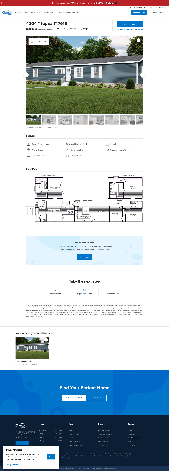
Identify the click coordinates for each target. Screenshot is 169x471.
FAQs (129, 441)
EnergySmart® (103, 441)
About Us (75, 12)
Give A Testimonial (134, 438)
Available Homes (21, 12)
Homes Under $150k (75, 445)
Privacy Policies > (12, 465)
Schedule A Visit (139, 13)
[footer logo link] (21, 425)
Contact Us (22, 443)
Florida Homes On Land (106, 430)
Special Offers (35, 12)
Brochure (139, 30)
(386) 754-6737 (162, 7)
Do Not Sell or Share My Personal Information (104, 469)
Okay (51, 457)
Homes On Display (75, 441)
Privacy (86, 469)
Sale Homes (73, 438)
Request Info (129, 24)
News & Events (133, 445)
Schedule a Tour (97, 398)
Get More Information (74, 398)
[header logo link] (7, 12)
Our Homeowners (64, 12)
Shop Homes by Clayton (106, 434)
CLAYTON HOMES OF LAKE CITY (137, 7)
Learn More (84, 257)
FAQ (151, 7)
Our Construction (49, 12)
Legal (79, 469)
